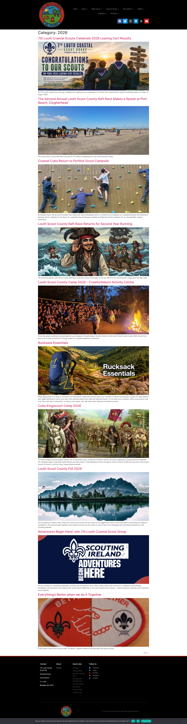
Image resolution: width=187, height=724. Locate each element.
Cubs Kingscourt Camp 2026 (59, 406)
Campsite (101, 13)
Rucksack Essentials (53, 343)
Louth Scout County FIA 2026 (60, 469)
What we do (96, 9)
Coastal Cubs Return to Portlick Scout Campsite (73, 161)
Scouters (114, 13)
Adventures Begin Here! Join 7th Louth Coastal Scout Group (82, 532)
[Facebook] (119, 21)
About (83, 9)
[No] (184, 721)
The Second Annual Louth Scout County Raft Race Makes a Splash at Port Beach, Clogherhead (92, 100)
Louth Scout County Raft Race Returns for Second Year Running (85, 224)
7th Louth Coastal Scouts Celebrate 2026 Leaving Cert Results (84, 38)
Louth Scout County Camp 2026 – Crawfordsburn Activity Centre (86, 282)
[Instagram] (130, 21)
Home (75, 9)
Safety (140, 9)
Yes (133, 721)
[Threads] (141, 21)
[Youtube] (146, 21)
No (138, 721)
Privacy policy (146, 721)
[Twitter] (125, 21)
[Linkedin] (135, 21)
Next (146, 653)
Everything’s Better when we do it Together (69, 594)
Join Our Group (111, 9)
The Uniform (127, 9)
